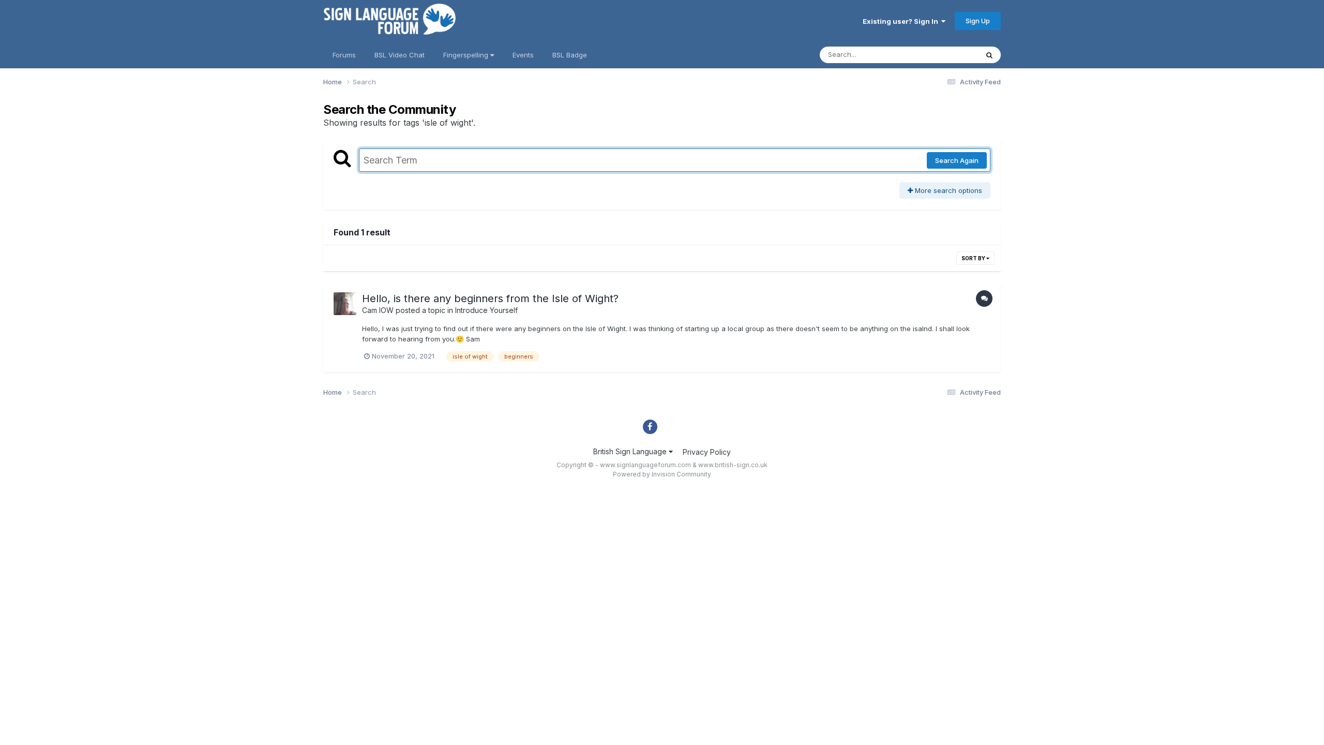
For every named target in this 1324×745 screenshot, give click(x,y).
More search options (947, 190)
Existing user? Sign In (902, 21)
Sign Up (978, 21)
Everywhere (946, 54)
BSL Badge (569, 55)
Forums (344, 55)
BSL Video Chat (399, 55)
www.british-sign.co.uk (733, 465)
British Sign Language (631, 451)
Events (523, 55)
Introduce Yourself (486, 310)
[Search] (989, 55)
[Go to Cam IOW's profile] (345, 303)
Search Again (957, 160)
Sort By (973, 258)
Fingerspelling (466, 55)
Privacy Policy (707, 452)
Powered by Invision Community (662, 474)
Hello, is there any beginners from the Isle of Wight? (490, 298)
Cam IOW (378, 310)
